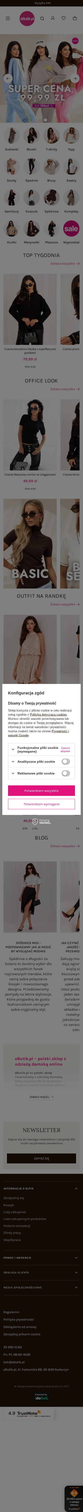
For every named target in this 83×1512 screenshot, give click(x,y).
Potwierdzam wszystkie (41, 790)
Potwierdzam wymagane (41, 804)
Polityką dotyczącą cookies (48, 714)
